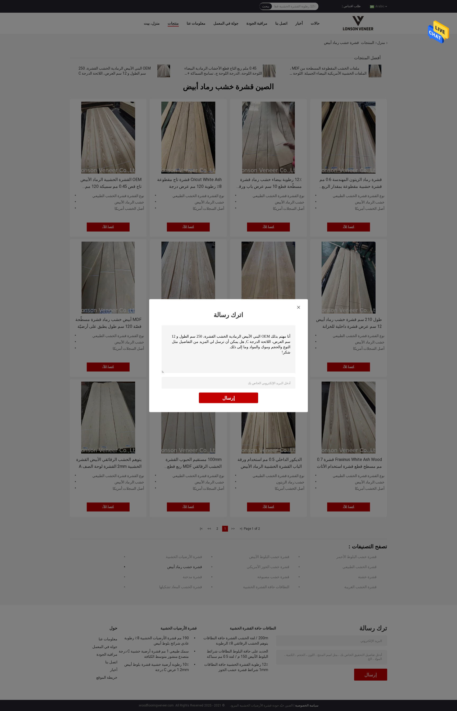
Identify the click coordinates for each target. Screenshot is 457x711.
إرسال (228, 397)
